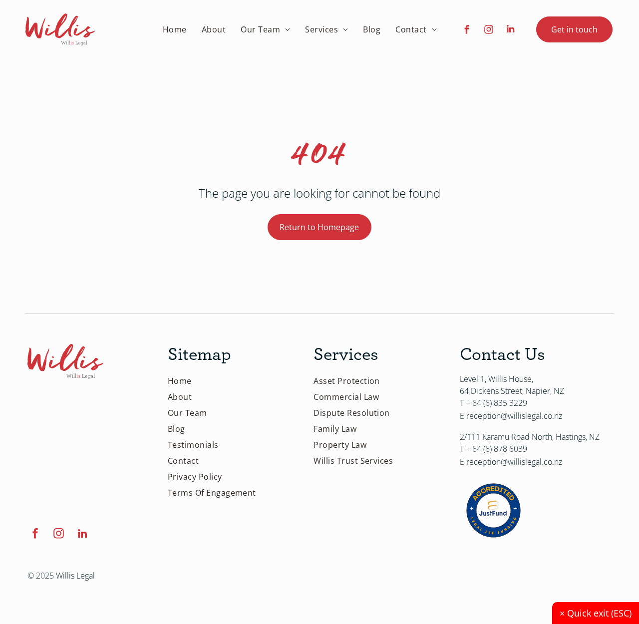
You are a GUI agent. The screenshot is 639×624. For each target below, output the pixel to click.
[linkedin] (510, 30)
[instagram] (488, 30)
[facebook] (466, 30)
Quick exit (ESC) (596, 613)
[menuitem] (174, 29)
